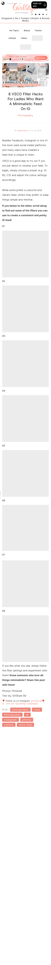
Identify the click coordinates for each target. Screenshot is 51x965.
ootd (37, 709)
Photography (25, 115)
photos (26, 719)
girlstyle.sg (36, 700)
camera (8, 724)
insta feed (25, 724)
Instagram (10, 719)
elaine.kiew (22, 130)
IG (27, 714)
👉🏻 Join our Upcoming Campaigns (20, 703)
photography (20, 709)
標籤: (5, 709)
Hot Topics (14, 30)
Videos (24, 38)
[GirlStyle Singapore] (25, 8)
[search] (46, 9)
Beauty (27, 30)
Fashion (38, 30)
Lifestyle (12, 38)
